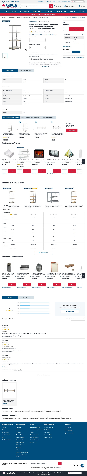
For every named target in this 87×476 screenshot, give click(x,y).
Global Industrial (32, 21)
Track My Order (19, 434)
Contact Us (48, 1)
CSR (3, 437)
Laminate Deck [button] (33, 40)
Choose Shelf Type (41, 128)
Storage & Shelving (11, 17)
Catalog (58, 1)
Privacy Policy (51, 467)
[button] (77, 2)
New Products (47, 432)
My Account (18, 429)
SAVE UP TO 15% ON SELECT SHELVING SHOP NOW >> (43, 14)
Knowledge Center (66, 1)
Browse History (41, 1)
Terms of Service (57, 467)
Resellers (32, 432)
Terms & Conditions (40, 474)
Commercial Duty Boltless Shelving (40, 17)
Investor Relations (6, 434)
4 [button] (30, 47)
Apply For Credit (19, 440)
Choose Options (25, 128)
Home (3, 17)
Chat (54, 1)
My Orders (18, 432)
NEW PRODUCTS (49, 11)
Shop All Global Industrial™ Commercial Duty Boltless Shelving (42, 34)
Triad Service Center (34, 437)
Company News (5, 432)
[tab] (10, 70)
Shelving (19, 17)
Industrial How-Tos (48, 437)
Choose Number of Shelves (24, 153)
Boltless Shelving (26, 17)
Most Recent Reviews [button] (76, 319)
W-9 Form (18, 447)
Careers (3, 429)
